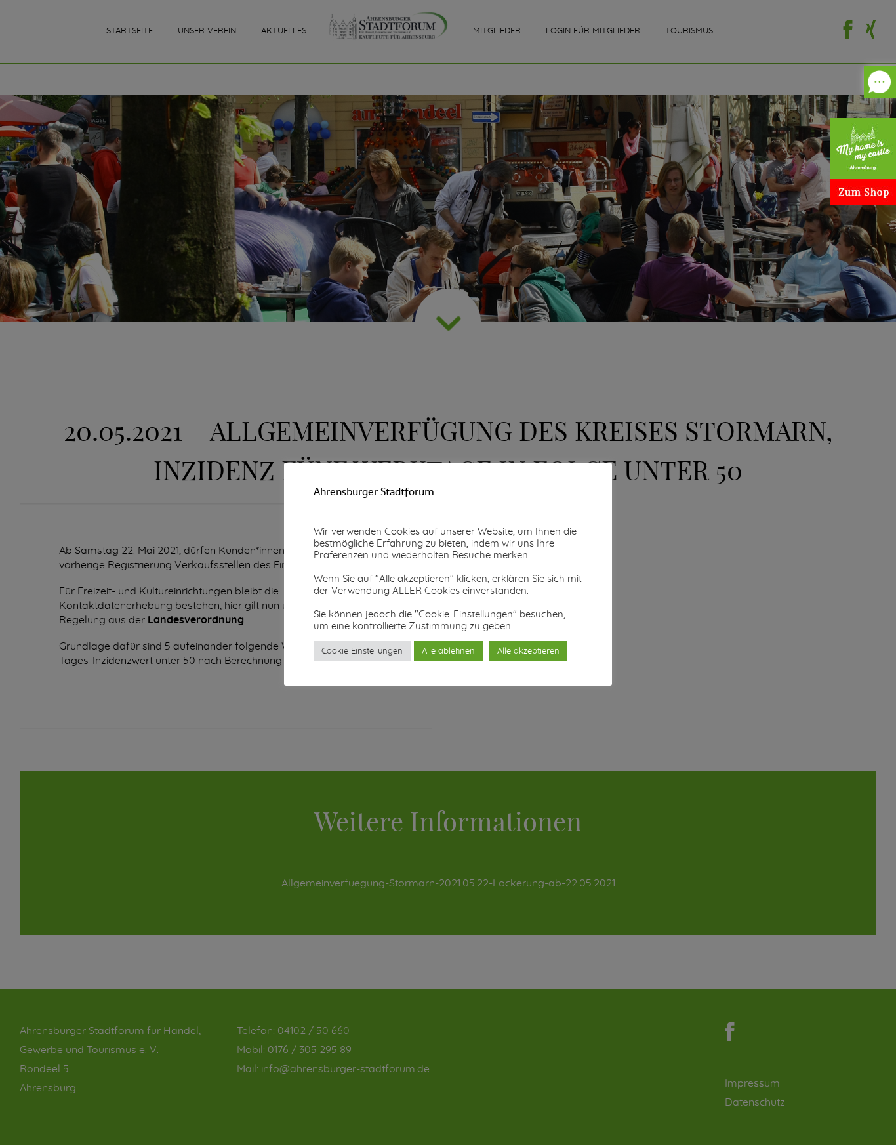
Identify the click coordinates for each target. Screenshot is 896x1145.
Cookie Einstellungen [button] (362, 651)
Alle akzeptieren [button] (528, 651)
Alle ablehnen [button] (448, 651)
